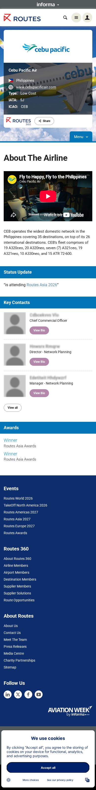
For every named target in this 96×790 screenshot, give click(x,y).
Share (46, 121)
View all (13, 407)
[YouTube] (39, 694)
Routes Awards (15, 533)
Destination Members (20, 579)
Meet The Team (15, 640)
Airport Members (16, 572)
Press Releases (15, 646)
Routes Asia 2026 (42, 285)
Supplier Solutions (17, 593)
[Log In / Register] (87, 17)
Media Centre (14, 653)
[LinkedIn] (8, 694)
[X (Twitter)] (18, 694)
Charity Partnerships (19, 660)
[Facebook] (28, 694)
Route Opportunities (19, 600)
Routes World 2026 (18, 498)
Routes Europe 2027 (19, 526)
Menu (79, 137)
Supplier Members (17, 586)
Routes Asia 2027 (17, 519)
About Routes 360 (17, 559)
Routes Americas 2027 (21, 512)
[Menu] (76, 17)
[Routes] (22, 17)
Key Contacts (17, 302)
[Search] (65, 17)
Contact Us (12, 633)
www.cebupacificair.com (36, 87)
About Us (11, 626)
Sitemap (10, 667)
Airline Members (16, 565)
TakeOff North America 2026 (25, 505)
